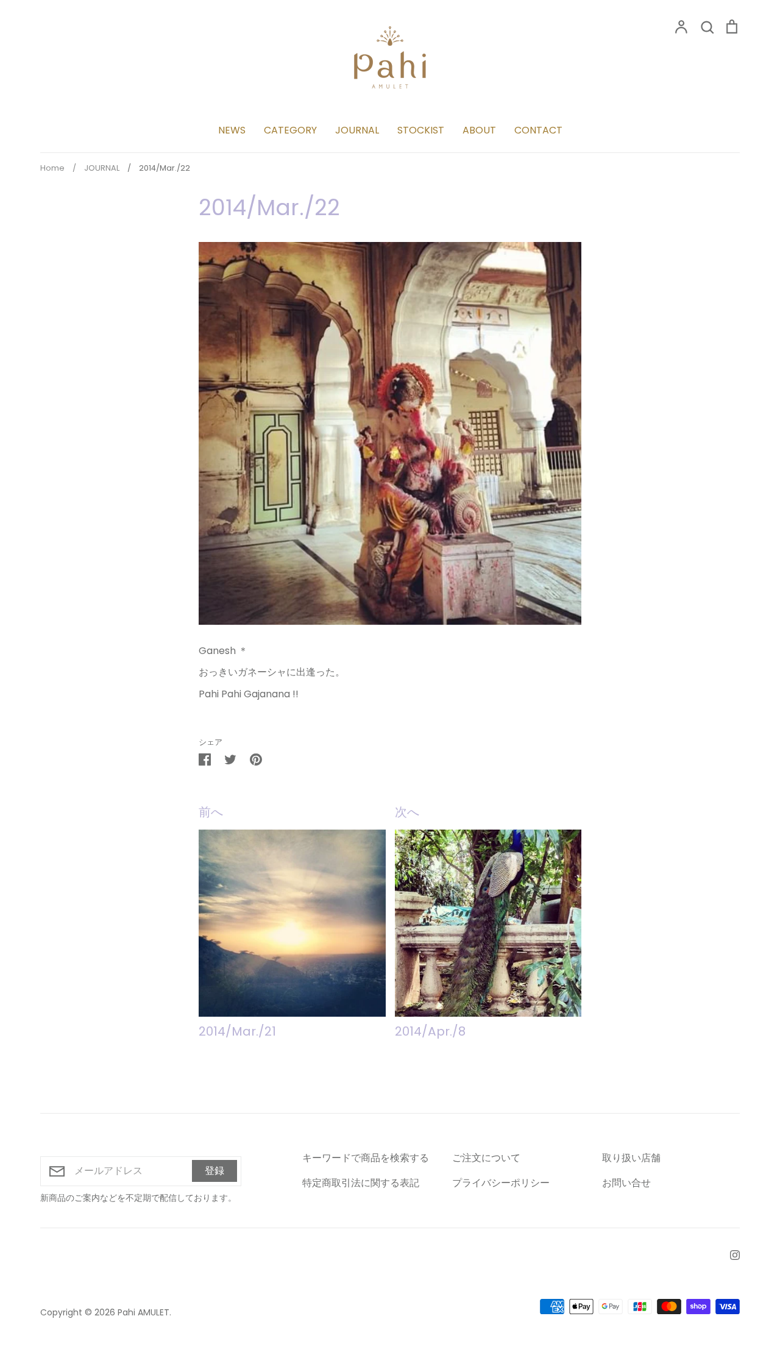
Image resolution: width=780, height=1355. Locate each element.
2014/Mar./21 (237, 1031)
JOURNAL (357, 130)
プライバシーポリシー (501, 1183)
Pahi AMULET (143, 1312)
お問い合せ (626, 1183)
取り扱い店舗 (631, 1158)
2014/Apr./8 (430, 1031)
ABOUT (479, 130)
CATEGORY (290, 130)
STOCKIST (420, 130)
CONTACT (538, 130)
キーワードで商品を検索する (365, 1158)
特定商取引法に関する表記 (360, 1183)
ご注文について (486, 1158)
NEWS (232, 130)
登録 (214, 1171)
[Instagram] (730, 1254)
